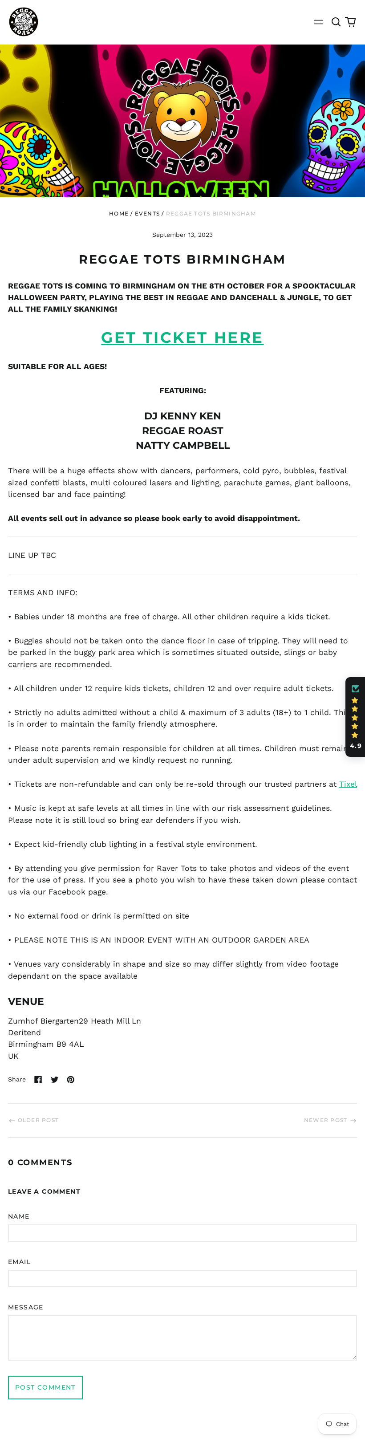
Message (26, 1307)
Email (19, 1262)
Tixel (348, 784)
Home (119, 213)
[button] (336, 22)
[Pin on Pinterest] (71, 1080)
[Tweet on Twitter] (55, 1080)
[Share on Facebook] (38, 1080)
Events (147, 213)
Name (19, 1216)
